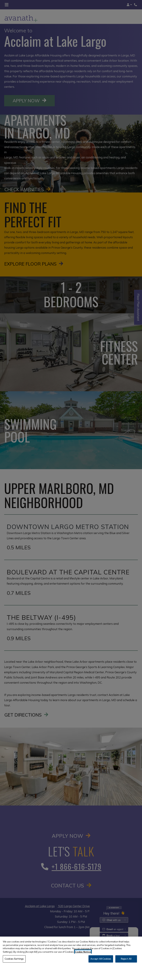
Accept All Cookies (100, 958)
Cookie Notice (83, 951)
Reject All (126, 958)
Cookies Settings (14, 958)
